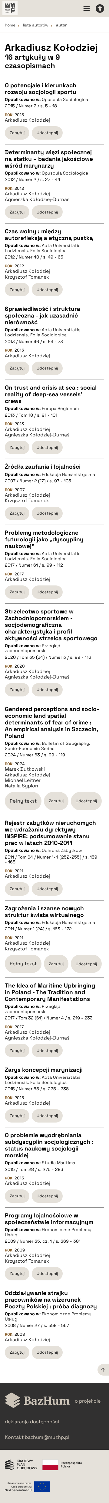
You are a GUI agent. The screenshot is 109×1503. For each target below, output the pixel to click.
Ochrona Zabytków (62, 850)
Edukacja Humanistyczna (68, 474)
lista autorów (35, 25)
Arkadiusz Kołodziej (27, 120)
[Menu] (86, 8)
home (10, 25)
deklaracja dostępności (32, 1421)
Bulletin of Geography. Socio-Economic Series (47, 746)
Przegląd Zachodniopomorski (32, 648)
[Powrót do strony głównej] (37, 1401)
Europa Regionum (60, 408)
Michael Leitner (23, 780)
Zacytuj (17, 132)
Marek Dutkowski (25, 769)
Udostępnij (47, 132)
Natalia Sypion (21, 786)
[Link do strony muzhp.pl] (10, 8)
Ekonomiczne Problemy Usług (48, 1232)
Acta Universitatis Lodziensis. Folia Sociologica (43, 248)
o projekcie (88, 1401)
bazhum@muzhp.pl (47, 1437)
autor (61, 25)
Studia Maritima (58, 1162)
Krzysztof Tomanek (27, 277)
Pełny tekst (23, 801)
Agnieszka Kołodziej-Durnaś (37, 199)
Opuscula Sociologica (65, 99)
